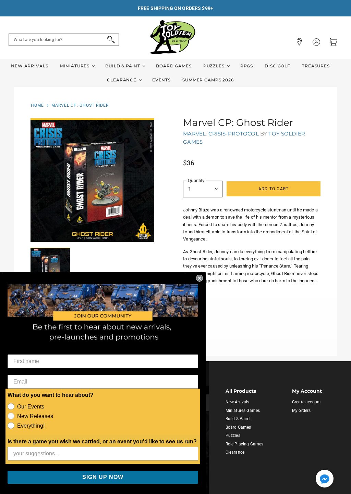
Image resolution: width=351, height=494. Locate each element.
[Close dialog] (199, 278)
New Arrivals (29, 65)
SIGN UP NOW (102, 477)
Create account (306, 402)
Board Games (173, 65)
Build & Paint (123, 65)
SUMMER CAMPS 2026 (208, 79)
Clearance (122, 79)
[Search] (110, 40)
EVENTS (161, 79)
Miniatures (75, 65)
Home (37, 105)
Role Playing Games (245, 444)
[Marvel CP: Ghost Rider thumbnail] (50, 267)
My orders (301, 410)
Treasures (316, 65)
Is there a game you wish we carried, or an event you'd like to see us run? (102, 441)
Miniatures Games (243, 410)
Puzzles (214, 65)
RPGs (246, 65)
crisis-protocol (233, 133)
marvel (194, 133)
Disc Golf (277, 65)
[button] (325, 479)
